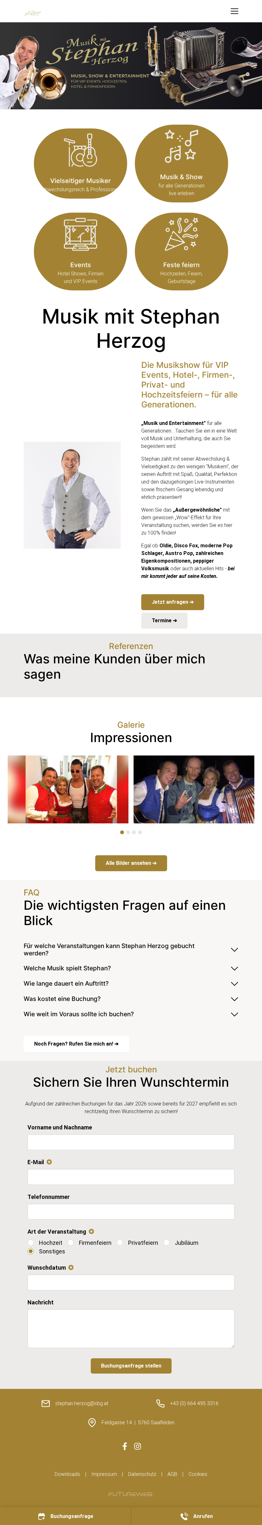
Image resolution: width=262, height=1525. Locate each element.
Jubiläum (186, 1242)
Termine (162, 620)
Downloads (67, 1474)
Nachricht (40, 1302)
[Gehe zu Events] (80, 251)
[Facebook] (124, 1446)
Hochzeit (50, 1242)
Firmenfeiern (95, 1242)
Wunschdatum (49, 1268)
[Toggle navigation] (234, 11)
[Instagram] (137, 1446)
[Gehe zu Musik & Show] (181, 163)
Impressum (104, 1474)
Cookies (198, 1474)
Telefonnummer (48, 1196)
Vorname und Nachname (59, 1127)
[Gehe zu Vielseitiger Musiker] (80, 163)
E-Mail (38, 1162)
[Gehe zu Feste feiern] (181, 251)
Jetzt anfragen (170, 602)
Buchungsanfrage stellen (131, 1366)
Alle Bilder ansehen (129, 863)
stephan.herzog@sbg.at (81, 1403)
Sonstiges (52, 1251)
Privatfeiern (143, 1242)
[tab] (122, 832)
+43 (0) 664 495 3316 (194, 1403)
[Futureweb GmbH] (130, 1494)
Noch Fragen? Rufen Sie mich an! (74, 1044)
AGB (172, 1474)
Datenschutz (142, 1474)
